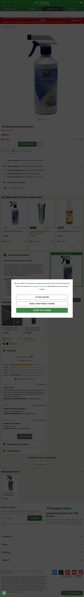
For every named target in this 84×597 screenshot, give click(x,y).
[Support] (4, 592)
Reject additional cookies (42, 304)
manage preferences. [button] (40, 286)
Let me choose (42, 297)
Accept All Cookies (42, 310)
